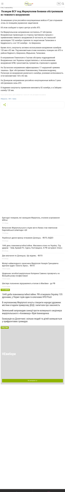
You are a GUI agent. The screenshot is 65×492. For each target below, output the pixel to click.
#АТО (9, 99)
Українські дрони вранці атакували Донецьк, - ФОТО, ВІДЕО (27, 238)
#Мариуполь (4, 99)
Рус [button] (59, 3)
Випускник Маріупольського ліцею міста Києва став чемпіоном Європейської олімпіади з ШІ (29, 229)
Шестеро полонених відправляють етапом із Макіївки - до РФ (28, 283)
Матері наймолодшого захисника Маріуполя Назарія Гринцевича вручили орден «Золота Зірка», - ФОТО (30, 264)
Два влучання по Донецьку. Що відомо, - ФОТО (22, 255)
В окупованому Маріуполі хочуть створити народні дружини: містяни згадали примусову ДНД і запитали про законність (31, 304)
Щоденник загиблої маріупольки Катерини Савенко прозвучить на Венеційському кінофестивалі (31, 274)
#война (14, 99)
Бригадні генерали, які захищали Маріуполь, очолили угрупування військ (31, 219)
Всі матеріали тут (32, 380)
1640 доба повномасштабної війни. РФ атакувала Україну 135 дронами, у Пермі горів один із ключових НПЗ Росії (32, 295)
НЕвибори (9, 354)
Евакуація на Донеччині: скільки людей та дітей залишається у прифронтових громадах (32, 320)
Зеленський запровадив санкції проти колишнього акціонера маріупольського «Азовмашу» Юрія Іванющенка (32, 312)
